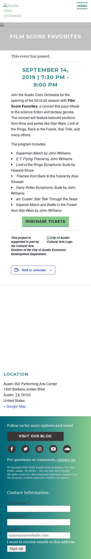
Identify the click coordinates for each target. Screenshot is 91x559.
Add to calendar (34, 270)
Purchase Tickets (45, 221)
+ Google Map (15, 406)
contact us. (66, 460)
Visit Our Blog (35, 436)
